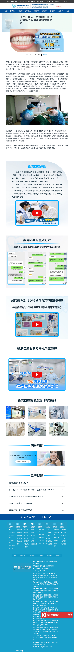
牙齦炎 (48, 535)
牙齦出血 (49, 532)
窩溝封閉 (63, 535)
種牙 (10, 529)
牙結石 (56, 540)
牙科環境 (32, 555)
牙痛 (32, 541)
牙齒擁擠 (19, 532)
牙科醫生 (28, 11)
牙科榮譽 (40, 555)
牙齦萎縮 (49, 544)
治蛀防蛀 (63, 529)
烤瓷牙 (26, 532)
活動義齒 (26, 544)
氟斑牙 (26, 538)
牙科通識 (41, 537)
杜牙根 (33, 535)
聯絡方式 (58, 555)
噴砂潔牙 (56, 537)
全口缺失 (12, 548)
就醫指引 (61, 11)
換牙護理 (63, 541)
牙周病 (48, 538)
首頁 (6, 11)
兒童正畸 (63, 532)
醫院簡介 (13, 11)
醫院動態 (44, 11)
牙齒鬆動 (49, 541)
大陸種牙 (27, 67)
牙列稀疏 (19, 535)
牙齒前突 (19, 541)
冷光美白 (56, 529)
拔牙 (32, 538)
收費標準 (53, 11)
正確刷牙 (41, 534)
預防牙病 (41, 543)
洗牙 (55, 546)
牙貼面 (26, 547)
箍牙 (18, 544)
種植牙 (20, 11)
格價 (68, 11)
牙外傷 (63, 538)
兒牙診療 (63, 544)
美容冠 (26, 529)
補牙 (32, 529)
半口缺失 (12, 545)
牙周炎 (48, 529)
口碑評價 (36, 11)
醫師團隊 (49, 555)
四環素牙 (26, 541)
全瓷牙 (26, 535)
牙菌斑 (56, 543)
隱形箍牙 (19, 529)
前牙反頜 (19, 538)
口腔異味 (41, 540)
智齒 (32, 532)
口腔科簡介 (23, 555)
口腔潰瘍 (34, 544)
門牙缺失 (45, 55)
